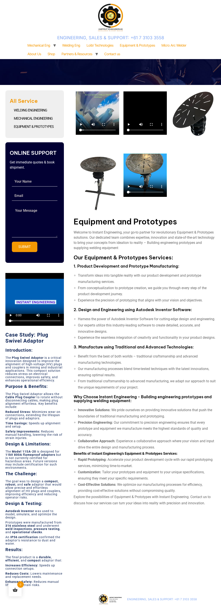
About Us (34, 54)
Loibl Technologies (100, 45)
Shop (51, 54)
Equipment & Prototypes (137, 45)
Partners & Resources (77, 54)
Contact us (112, 54)
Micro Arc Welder (173, 45)
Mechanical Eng (38, 45)
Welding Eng (71, 45)
